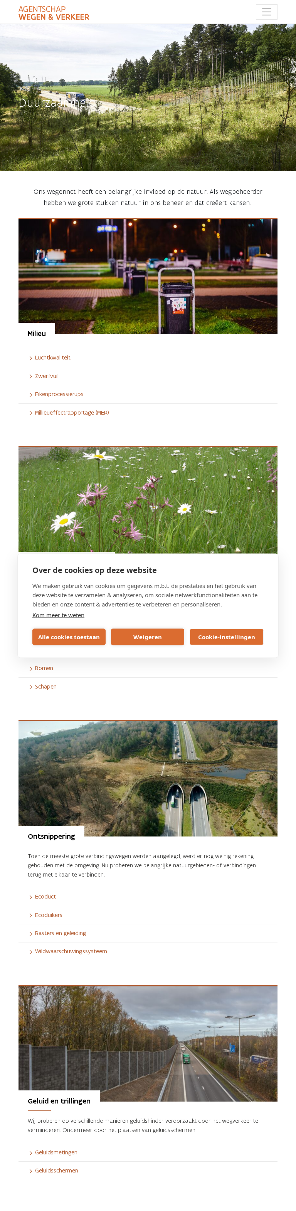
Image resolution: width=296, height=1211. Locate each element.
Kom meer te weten (58, 614)
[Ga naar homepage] (53, 13)
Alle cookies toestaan (69, 637)
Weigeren (147, 637)
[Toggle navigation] (267, 12)
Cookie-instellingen (226, 637)
